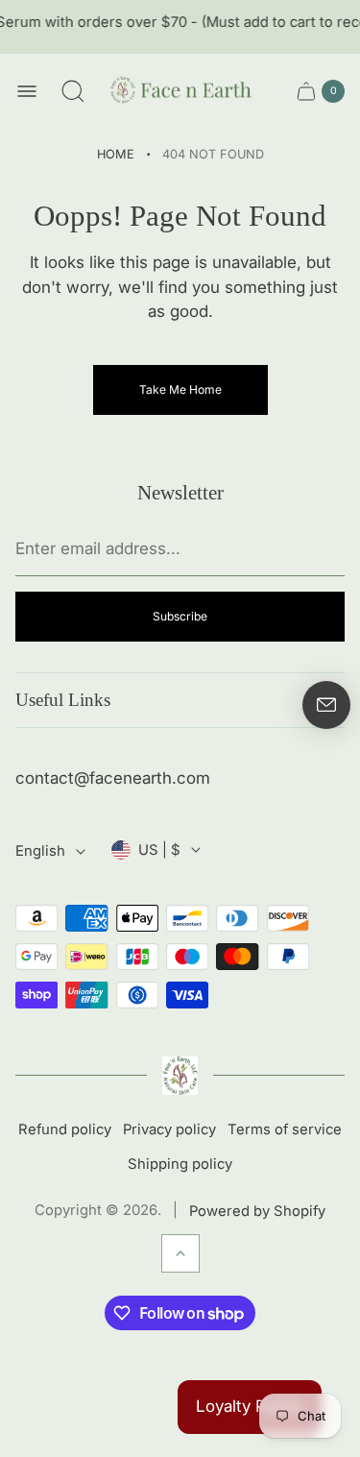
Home (115, 154)
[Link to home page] (180, 1075)
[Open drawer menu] (27, 91)
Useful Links (62, 700)
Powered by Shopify (257, 1211)
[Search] (73, 91)
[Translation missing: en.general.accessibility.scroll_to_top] (180, 1253)
